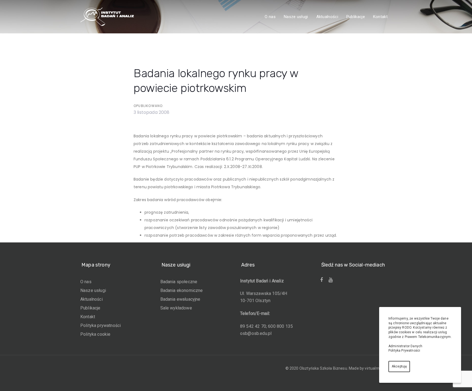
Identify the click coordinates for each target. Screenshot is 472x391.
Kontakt (87, 316)
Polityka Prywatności (404, 350)
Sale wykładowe (176, 308)
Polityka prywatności (100, 325)
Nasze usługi (93, 290)
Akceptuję (399, 366)
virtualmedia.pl (378, 368)
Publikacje (90, 308)
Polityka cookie (95, 334)
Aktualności (91, 299)
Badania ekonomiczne (181, 290)
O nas (86, 281)
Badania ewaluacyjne (180, 299)
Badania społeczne (178, 281)
